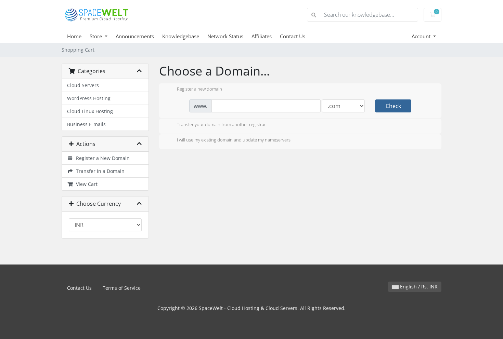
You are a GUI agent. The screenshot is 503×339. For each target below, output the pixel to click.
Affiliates (262, 36)
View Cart (85, 184)
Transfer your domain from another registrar (221, 124)
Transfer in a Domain (99, 171)
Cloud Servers (83, 85)
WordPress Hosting (89, 98)
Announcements (135, 36)
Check (393, 106)
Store (96, 36)
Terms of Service (122, 288)
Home (74, 36)
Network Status (225, 36)
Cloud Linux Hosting (90, 111)
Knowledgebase (180, 36)
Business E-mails (86, 124)
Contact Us (292, 36)
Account (422, 36)
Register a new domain (199, 89)
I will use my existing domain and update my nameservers (234, 140)
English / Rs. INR (418, 286)
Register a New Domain (101, 158)
